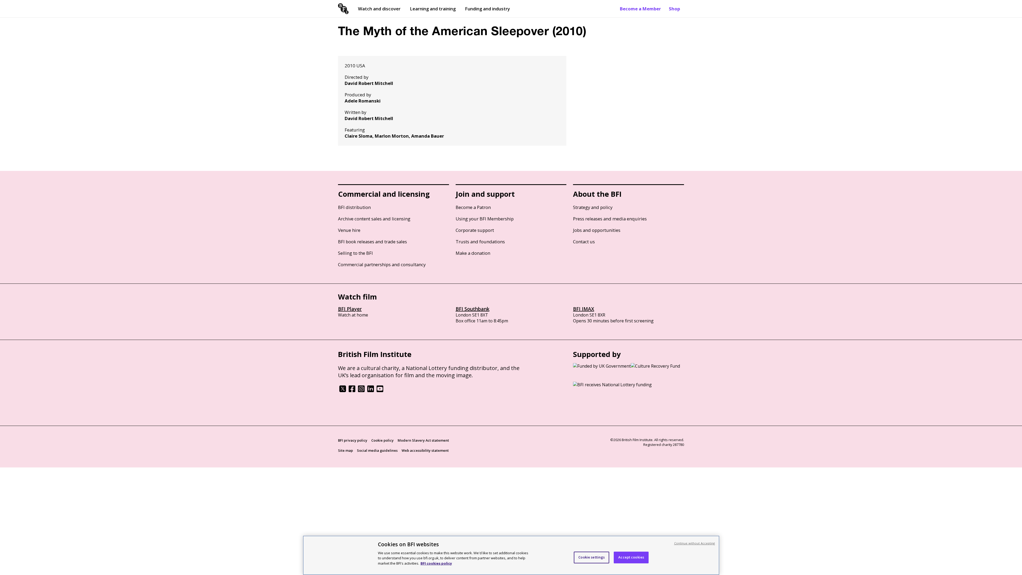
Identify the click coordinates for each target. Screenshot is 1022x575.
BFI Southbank (472, 309)
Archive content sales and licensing (374, 219)
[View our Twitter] (342, 390)
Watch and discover (379, 9)
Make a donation (473, 253)
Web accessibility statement (425, 450)
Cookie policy (382, 440)
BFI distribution (354, 207)
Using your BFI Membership (485, 219)
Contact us (584, 242)
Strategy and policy (592, 207)
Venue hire (349, 230)
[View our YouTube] (380, 390)
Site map (345, 450)
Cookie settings (591, 557)
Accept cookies (631, 557)
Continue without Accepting (694, 543)
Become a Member (640, 9)
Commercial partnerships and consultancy (382, 264)
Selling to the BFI (355, 253)
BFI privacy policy (352, 440)
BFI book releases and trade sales (372, 242)
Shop (674, 9)
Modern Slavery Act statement (423, 440)
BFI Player (350, 309)
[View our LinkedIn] (370, 390)
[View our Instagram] (361, 390)
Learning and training (433, 9)
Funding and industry (487, 9)
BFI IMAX (583, 309)
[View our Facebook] (352, 390)
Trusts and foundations (480, 242)
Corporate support (475, 230)
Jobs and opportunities (596, 230)
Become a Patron (473, 207)
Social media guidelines (377, 450)
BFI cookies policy (436, 563)
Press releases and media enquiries (610, 219)
